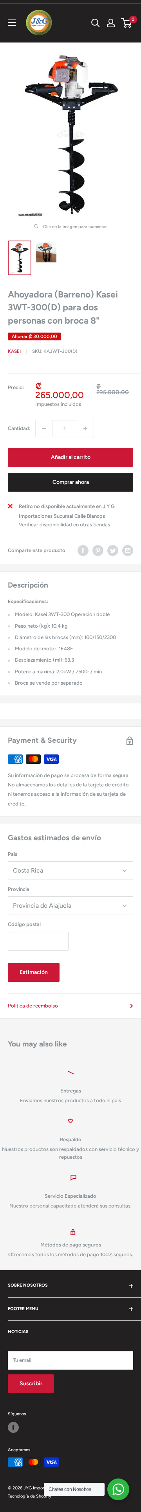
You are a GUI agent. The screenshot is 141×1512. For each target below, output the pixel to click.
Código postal (24, 924)
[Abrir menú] (12, 22)
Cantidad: (19, 428)
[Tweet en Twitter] (112, 550)
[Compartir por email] (127, 550)
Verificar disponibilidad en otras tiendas (64, 525)
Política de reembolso (33, 1006)
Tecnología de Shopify (29, 1496)
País (12, 854)
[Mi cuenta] (111, 23)
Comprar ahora (70, 482)
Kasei (14, 351)
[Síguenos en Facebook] (13, 1427)
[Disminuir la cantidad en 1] (44, 428)
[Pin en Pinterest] (97, 550)
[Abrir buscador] (95, 23)
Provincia (18, 889)
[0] (127, 23)
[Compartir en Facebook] (83, 550)
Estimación (34, 972)
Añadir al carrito (70, 457)
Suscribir (31, 1383)
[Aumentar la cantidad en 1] (85, 428)
